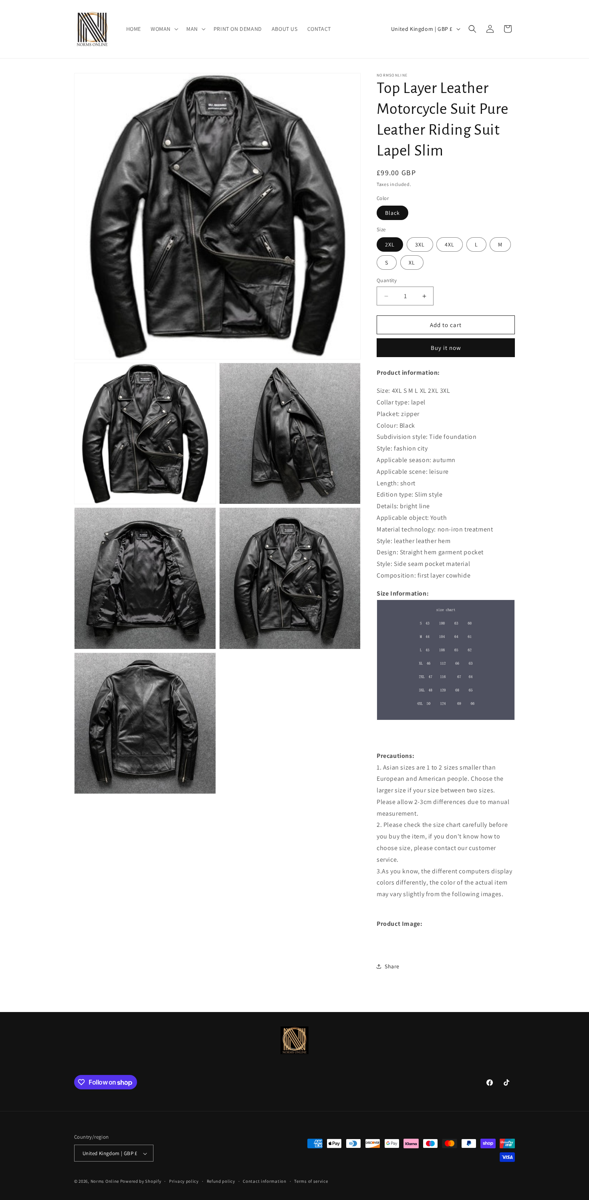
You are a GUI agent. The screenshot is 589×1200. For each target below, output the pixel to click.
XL (412, 262)
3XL (420, 244)
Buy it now (446, 348)
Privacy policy (184, 1181)
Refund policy (221, 1181)
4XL (449, 244)
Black (392, 212)
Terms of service (311, 1181)
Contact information (264, 1181)
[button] (164, 28)
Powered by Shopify (140, 1181)
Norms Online (105, 1181)
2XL (390, 244)
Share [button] (392, 966)
